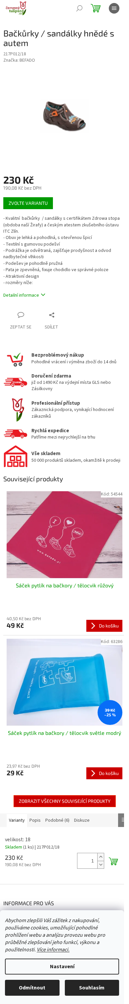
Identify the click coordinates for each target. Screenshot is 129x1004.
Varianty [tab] (17, 820)
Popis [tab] (35, 820)
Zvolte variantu (28, 203)
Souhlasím (92, 987)
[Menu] (114, 8)
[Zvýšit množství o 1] (100, 857)
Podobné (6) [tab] (57, 820)
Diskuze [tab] (82, 820)
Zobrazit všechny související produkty (64, 801)
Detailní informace (21, 295)
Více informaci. (53, 949)
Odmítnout (32, 987)
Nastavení (62, 966)
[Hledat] (79, 8)
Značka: (19, 60)
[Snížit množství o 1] (100, 864)
